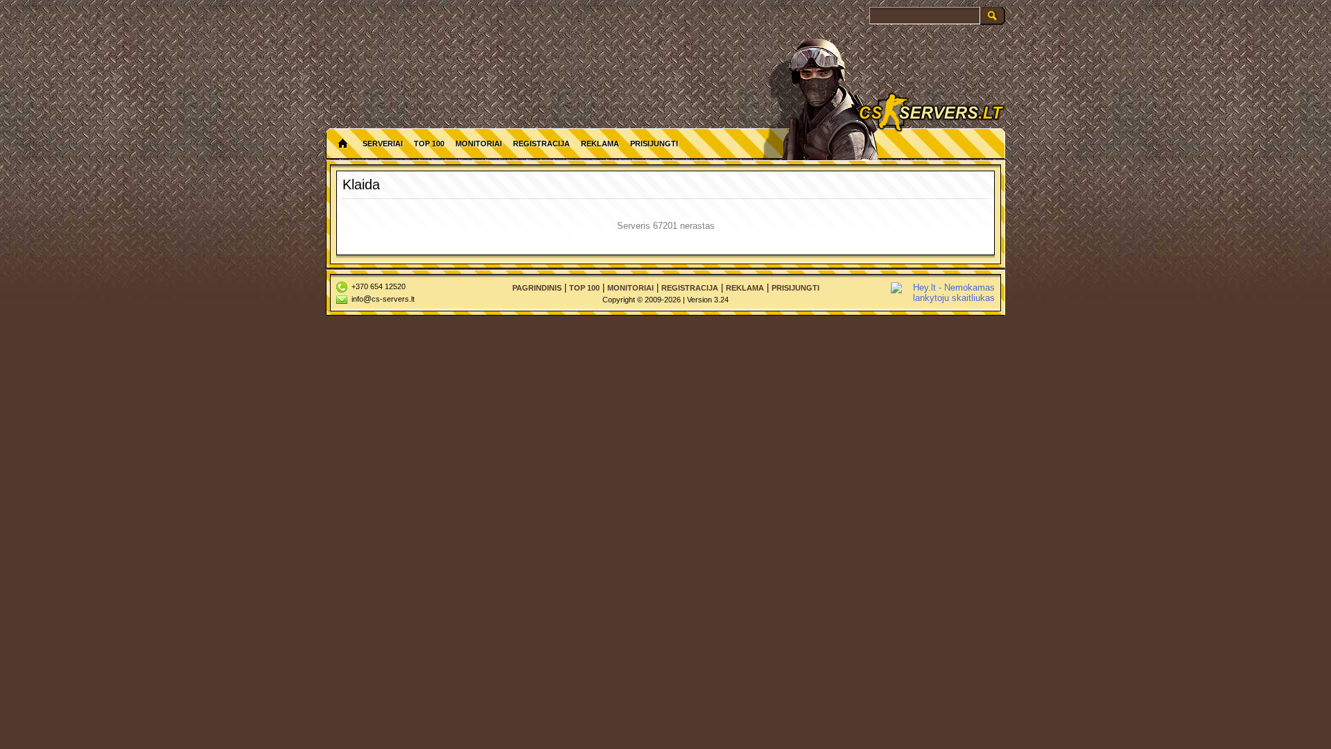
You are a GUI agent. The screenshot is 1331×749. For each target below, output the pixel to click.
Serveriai (383, 143)
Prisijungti (654, 143)
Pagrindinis (537, 288)
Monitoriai (478, 143)
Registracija (541, 143)
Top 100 (429, 143)
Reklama (600, 143)
